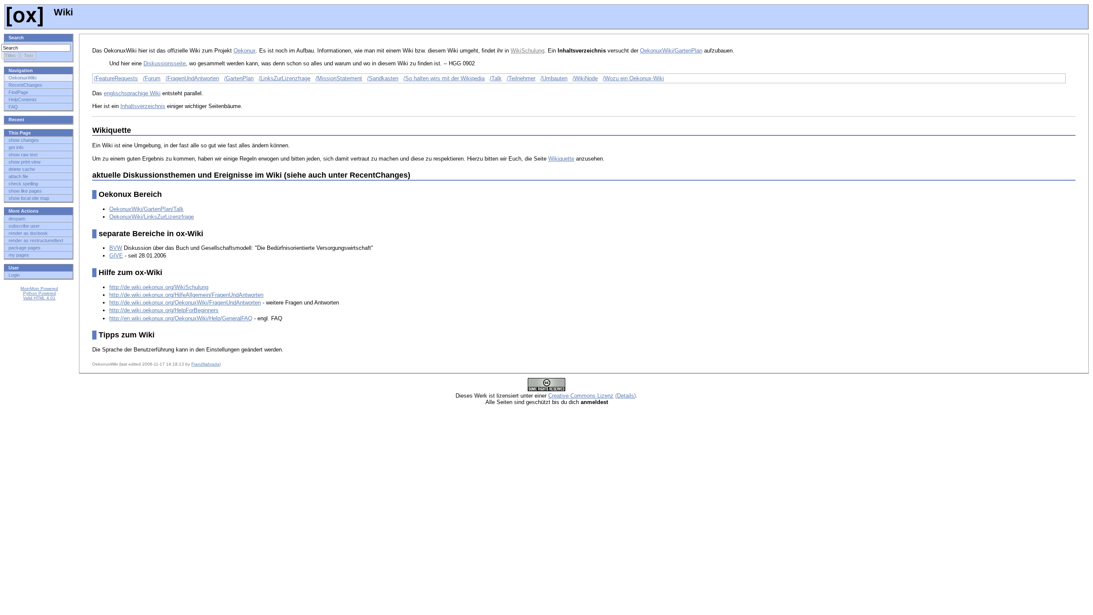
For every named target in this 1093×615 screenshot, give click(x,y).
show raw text (23, 154)
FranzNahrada (205, 364)
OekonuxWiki (22, 77)
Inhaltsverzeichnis (142, 106)
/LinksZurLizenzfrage (284, 78)
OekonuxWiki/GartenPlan (671, 50)
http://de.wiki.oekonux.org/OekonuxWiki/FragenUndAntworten (185, 302)
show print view (25, 161)
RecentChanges (25, 85)
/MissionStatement (339, 78)
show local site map (29, 198)
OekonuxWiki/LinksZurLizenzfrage (151, 217)
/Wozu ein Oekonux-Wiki (633, 78)
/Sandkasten (382, 78)
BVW (115, 248)
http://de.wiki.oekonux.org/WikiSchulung (158, 287)
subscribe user (24, 225)
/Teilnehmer (521, 78)
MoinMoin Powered (39, 288)
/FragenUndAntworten (192, 78)
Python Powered (39, 293)
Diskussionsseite (164, 63)
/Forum (152, 78)
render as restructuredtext (36, 240)
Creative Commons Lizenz (581, 395)
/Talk (496, 78)
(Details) (625, 395)
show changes (24, 140)
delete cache (22, 169)
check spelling (23, 183)
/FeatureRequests (116, 78)
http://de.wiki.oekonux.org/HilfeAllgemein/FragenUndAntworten (186, 295)
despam (17, 218)
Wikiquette (561, 158)
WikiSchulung (527, 50)
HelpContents (23, 99)
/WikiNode (585, 78)
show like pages (25, 190)
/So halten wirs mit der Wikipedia (444, 78)
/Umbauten (554, 78)
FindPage (18, 92)
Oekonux (245, 50)
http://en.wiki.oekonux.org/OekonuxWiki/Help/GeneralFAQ (180, 318)
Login (14, 275)
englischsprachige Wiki (132, 93)
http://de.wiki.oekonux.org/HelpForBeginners (164, 310)
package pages (25, 247)
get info (16, 147)
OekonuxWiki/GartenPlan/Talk (146, 209)
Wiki (62, 12)
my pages (19, 255)
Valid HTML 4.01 (39, 298)
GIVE (116, 255)
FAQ (13, 106)
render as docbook (28, 233)
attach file (18, 176)
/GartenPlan (239, 78)
